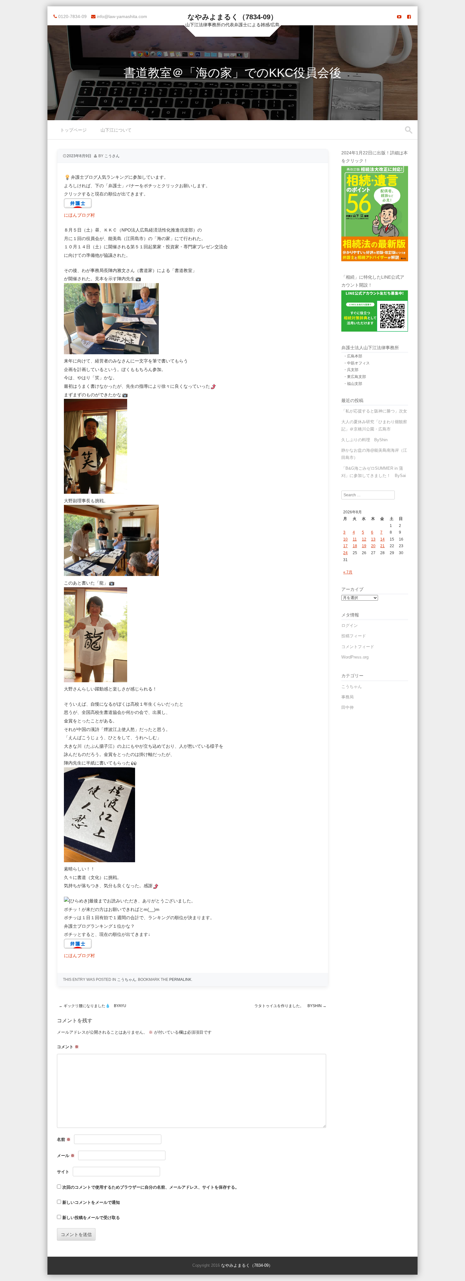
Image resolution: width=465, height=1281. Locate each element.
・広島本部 (352, 356)
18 (355, 546)
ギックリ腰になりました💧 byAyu (92, 1006)
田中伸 (347, 707)
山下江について (116, 130)
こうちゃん (126, 979)
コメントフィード (357, 646)
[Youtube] (399, 16)
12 (364, 539)
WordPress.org (355, 657)
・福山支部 (352, 383)
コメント (68, 1046)
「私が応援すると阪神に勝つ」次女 (374, 411)
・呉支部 (350, 370)
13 (373, 539)
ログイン (349, 625)
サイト (63, 1171)
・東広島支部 (354, 376)
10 (345, 539)
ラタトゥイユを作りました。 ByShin (290, 1006)
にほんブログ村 (79, 215)
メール (66, 1155)
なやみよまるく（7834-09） (232, 17)
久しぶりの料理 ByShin (364, 439)
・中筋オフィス (356, 363)
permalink (180, 979)
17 (345, 546)
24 (345, 553)
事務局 (347, 697)
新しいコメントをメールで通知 (91, 1202)
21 (382, 546)
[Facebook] (409, 16)
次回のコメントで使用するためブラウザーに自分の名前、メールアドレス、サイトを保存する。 (150, 1187)
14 (382, 539)
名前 (64, 1139)
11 (355, 539)
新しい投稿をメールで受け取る (91, 1217)
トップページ (73, 130)
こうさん (112, 156)
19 (364, 546)
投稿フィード (353, 636)
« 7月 (347, 572)
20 (373, 546)
